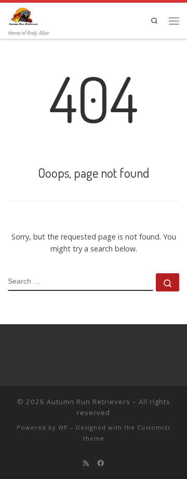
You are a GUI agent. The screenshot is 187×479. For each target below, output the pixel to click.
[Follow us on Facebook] (100, 463)
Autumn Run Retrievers (88, 401)
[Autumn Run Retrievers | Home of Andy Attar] (23, 15)
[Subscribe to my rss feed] (86, 463)
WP (63, 427)
